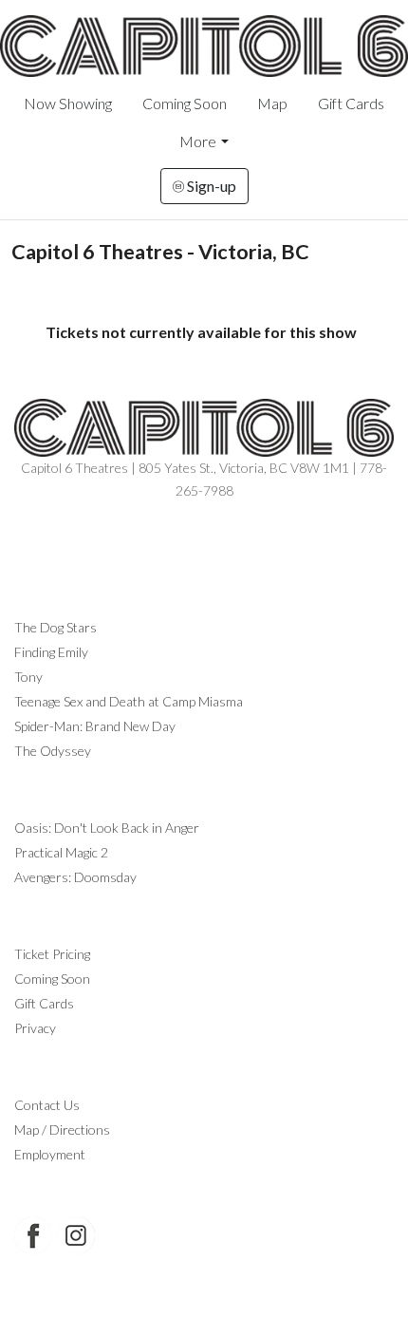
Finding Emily (51, 652)
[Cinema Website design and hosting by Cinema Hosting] (204, 1290)
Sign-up (210, 186)
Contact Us (47, 1105)
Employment (49, 1154)
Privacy (35, 1028)
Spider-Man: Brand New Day (95, 726)
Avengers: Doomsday (75, 877)
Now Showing (68, 103)
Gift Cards (351, 103)
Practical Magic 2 (61, 852)
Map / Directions (62, 1129)
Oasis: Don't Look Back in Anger (106, 827)
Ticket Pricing (52, 954)
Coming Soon (184, 103)
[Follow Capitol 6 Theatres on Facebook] (33, 1235)
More (197, 141)
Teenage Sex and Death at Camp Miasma (128, 701)
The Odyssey (52, 751)
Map (272, 103)
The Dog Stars (55, 627)
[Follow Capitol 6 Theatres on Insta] (76, 1235)
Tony (28, 676)
